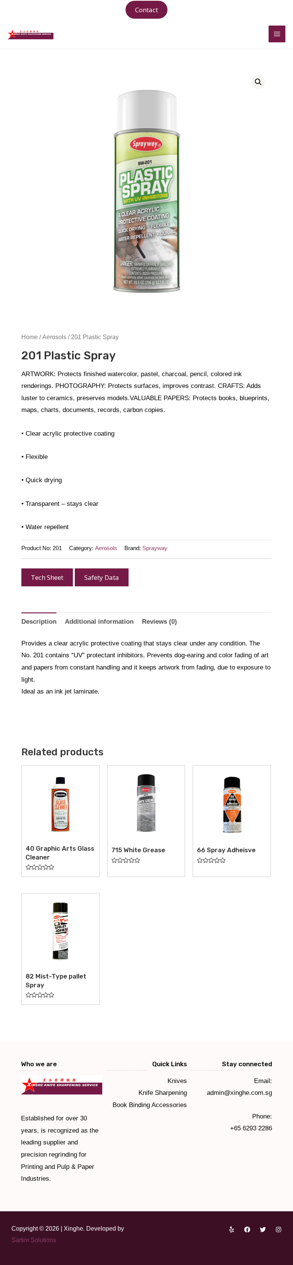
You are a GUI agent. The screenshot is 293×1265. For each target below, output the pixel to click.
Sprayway (154, 548)
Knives (177, 1081)
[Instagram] (278, 1229)
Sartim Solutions (33, 1240)
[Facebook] (247, 1229)
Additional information (99, 621)
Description (38, 621)
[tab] (38, 621)
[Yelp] (232, 1229)
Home (29, 337)
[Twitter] (263, 1229)
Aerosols (54, 337)
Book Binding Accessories (150, 1105)
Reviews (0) (159, 621)
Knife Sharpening (162, 1092)
